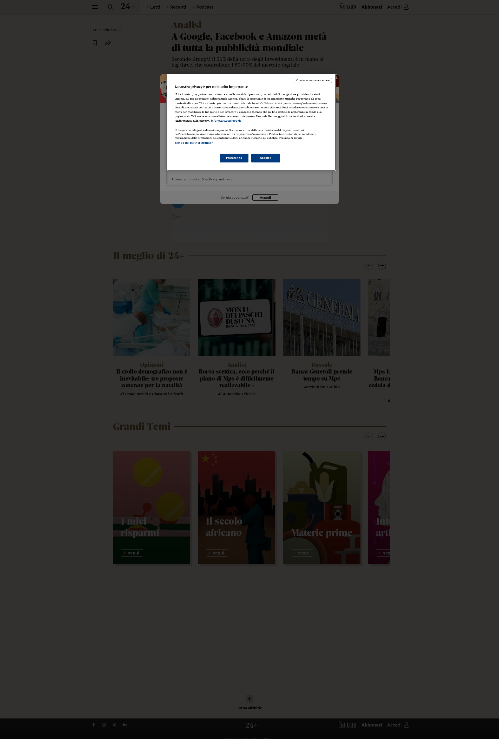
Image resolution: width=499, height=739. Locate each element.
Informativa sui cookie (226, 120)
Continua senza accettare (313, 80)
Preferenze (234, 158)
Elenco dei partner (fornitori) (194, 142)
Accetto (266, 158)
